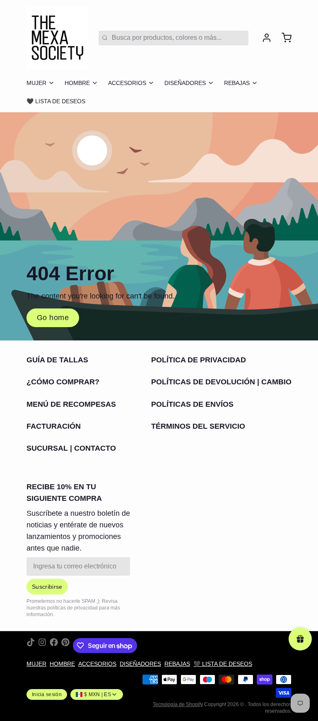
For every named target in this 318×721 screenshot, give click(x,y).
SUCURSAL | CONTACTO (71, 448)
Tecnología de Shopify (178, 704)
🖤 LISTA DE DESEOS (55, 101)
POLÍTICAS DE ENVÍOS (192, 404)
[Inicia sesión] (263, 38)
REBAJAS (237, 83)
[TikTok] (30, 645)
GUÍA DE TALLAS (57, 360)
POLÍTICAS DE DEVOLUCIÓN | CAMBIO (221, 382)
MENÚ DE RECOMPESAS (71, 404)
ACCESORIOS (127, 83)
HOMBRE (77, 83)
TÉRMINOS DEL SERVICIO (198, 426)
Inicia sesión (47, 694)
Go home (53, 317)
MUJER (36, 83)
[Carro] (283, 38)
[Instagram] (42, 645)
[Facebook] (54, 645)
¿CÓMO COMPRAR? (62, 382)
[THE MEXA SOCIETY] (57, 38)
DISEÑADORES (185, 83)
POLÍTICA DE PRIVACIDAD (198, 360)
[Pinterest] (65, 645)
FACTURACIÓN (53, 426)
